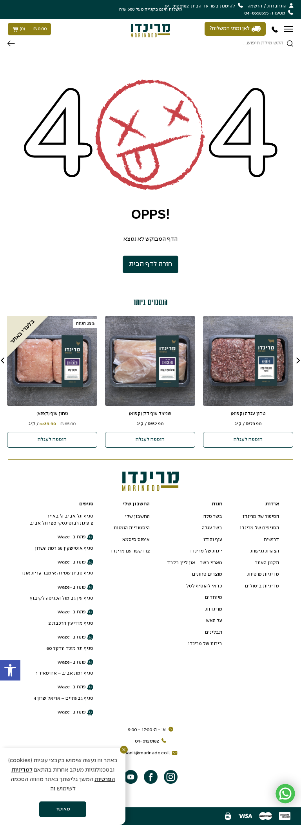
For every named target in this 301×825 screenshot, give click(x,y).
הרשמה (255, 6)
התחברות (276, 6)
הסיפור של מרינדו (261, 516)
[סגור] (124, 750)
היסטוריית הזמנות (132, 528)
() (33, 29)
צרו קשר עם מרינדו (130, 551)
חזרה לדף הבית (150, 264)
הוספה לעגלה (248, 439)
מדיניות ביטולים (262, 586)
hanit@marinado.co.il (147, 753)
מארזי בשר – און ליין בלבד (194, 563)
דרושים (271, 540)
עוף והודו (212, 540)
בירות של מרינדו (205, 644)
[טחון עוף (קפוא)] (52, 361)
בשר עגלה (212, 528)
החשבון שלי (137, 516)
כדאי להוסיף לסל (204, 586)
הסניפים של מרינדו (259, 528)
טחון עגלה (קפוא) (248, 414)
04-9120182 (147, 741)
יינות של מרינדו (206, 551)
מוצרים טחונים (207, 574)
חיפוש (11, 43)
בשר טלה (212, 516)
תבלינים (213, 632)
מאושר (63, 809)
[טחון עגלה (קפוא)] (248, 361)
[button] (10, 670)
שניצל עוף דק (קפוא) (150, 414)
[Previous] (298, 360)
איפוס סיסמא (136, 540)
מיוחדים (213, 597)
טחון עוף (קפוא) (52, 414)
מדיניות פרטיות (263, 574)
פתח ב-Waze (72, 537)
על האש (214, 620)
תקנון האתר (267, 563)
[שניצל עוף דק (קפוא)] (150, 361)
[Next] (3, 360)
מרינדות (213, 609)
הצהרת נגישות (264, 551)
